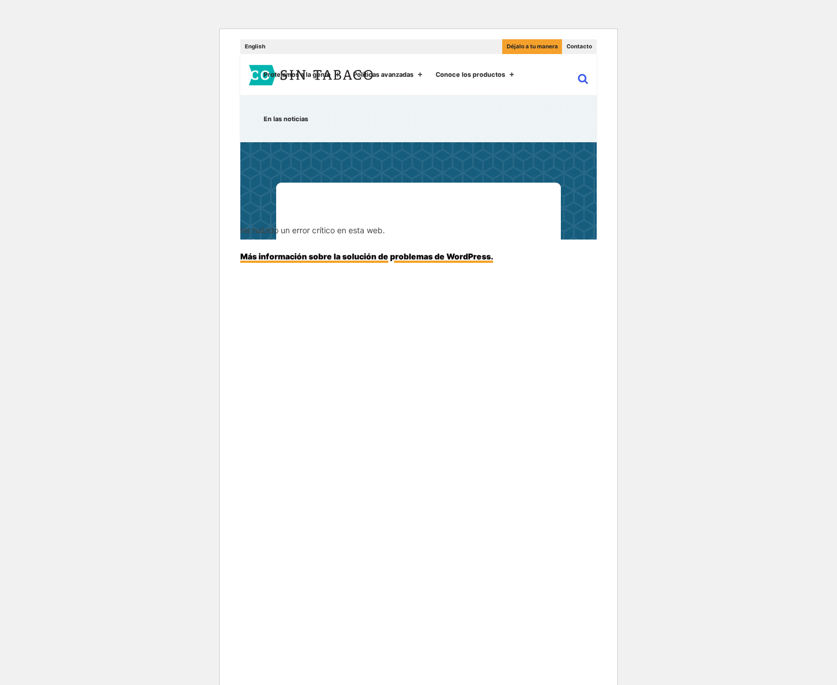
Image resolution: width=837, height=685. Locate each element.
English (255, 46)
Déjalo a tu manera (532, 46)
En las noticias (286, 119)
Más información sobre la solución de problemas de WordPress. (366, 256)
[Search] (578, 78)
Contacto (579, 46)
